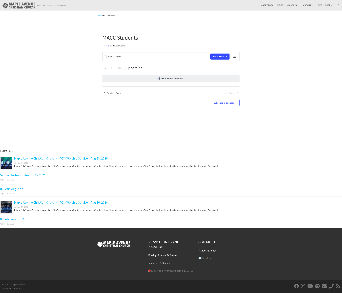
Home (99, 15)
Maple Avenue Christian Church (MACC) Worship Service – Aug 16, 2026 (61, 202)
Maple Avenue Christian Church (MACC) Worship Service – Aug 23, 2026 (61, 158)
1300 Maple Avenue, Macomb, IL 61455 (172, 270)
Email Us (206, 258)
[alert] (171, 78)
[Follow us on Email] (324, 286)
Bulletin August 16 (12, 219)
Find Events (220, 56)
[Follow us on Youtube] (310, 286)
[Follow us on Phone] (331, 286)
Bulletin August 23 (12, 189)
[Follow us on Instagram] (303, 286)
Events (106, 46)
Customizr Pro (18, 289)
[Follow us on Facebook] (296, 286)
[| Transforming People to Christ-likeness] (18, 5)
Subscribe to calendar (224, 102)
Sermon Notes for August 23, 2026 (23, 175)
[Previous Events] (105, 67)
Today (119, 68)
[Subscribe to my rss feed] (338, 286)
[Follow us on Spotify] (317, 286)
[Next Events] (111, 67)
